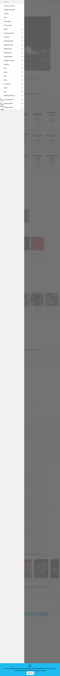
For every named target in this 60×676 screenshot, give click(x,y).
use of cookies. (41, 670)
